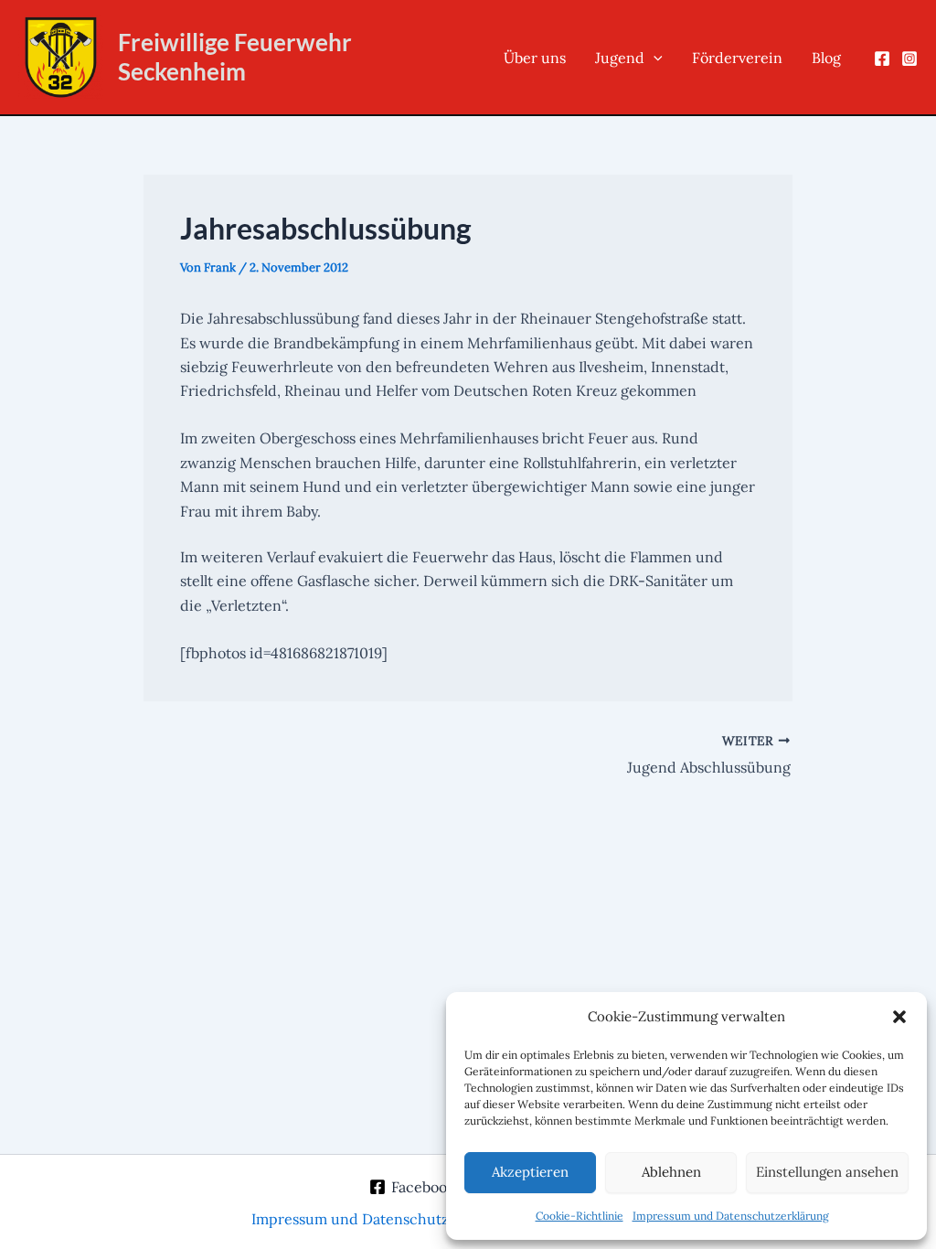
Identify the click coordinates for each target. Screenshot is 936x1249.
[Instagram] (909, 58)
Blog (826, 57)
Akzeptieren (530, 1171)
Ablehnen (671, 1171)
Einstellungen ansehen (827, 1171)
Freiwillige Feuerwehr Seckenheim (235, 56)
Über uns (535, 57)
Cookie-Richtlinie (579, 1215)
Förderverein (737, 57)
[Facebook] (882, 58)
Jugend (619, 57)
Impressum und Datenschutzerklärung (731, 1215)
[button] (899, 1017)
